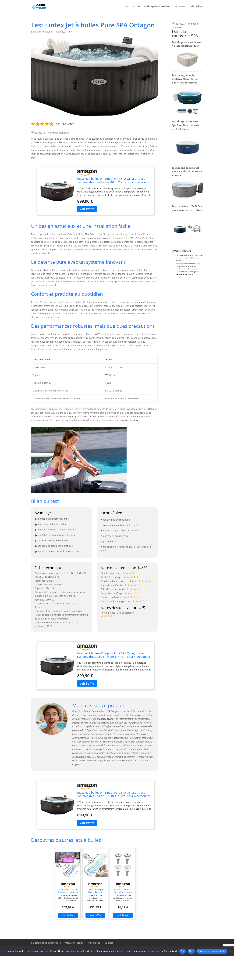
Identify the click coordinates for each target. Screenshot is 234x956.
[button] (50, 132)
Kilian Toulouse (43, 31)
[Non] (230, 951)
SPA (126, 6)
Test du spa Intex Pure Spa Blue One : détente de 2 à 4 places (185, 125)
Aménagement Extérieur (157, 6)
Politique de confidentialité (46, 942)
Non (191, 951)
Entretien (180, 6)
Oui (182, 951)
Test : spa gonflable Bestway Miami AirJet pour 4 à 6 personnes (185, 78)
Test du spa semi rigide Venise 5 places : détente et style (187, 171)
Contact (109, 942)
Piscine (136, 6)
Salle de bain (196, 6)
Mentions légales (74, 942)
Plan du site (94, 942)
